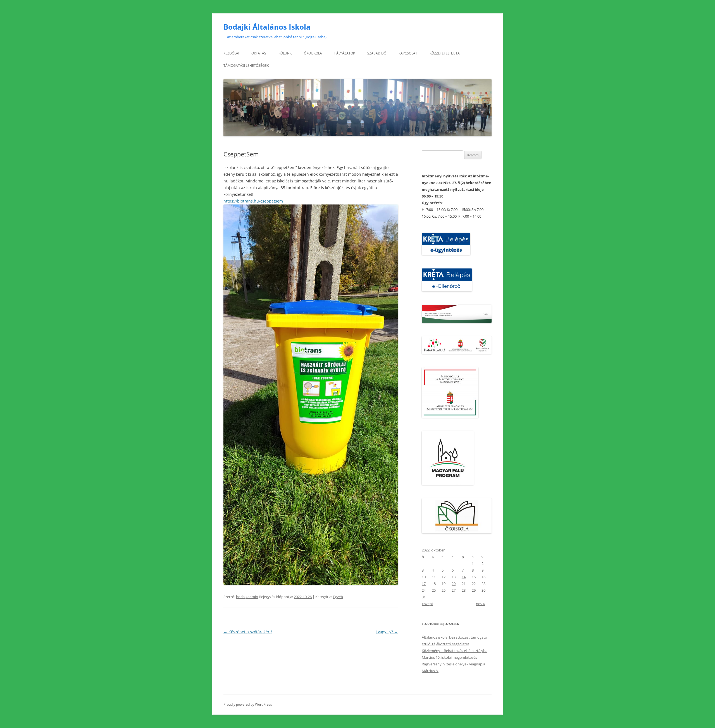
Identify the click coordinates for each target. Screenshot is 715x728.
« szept (427, 603)
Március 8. (430, 670)
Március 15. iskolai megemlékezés (449, 657)
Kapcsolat (408, 53)
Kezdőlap (231, 53)
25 (434, 590)
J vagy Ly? (387, 631)
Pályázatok (344, 53)
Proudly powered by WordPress (247, 704)
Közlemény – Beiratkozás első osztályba (454, 650)
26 (443, 590)
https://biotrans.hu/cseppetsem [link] (253, 201)
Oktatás (258, 53)
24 (424, 590)
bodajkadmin (247, 596)
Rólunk (285, 53)
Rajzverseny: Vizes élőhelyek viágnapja (453, 664)
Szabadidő (376, 53)
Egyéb (338, 596)
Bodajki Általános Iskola (267, 27)
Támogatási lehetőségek (246, 65)
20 (454, 583)
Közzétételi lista (445, 53)
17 (424, 583)
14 (464, 576)
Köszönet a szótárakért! (247, 631)
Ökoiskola (313, 53)
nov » (480, 603)
